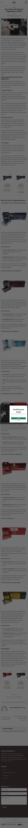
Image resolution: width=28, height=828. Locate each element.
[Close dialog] (26, 406)
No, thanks (18, 419)
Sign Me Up (18, 418)
